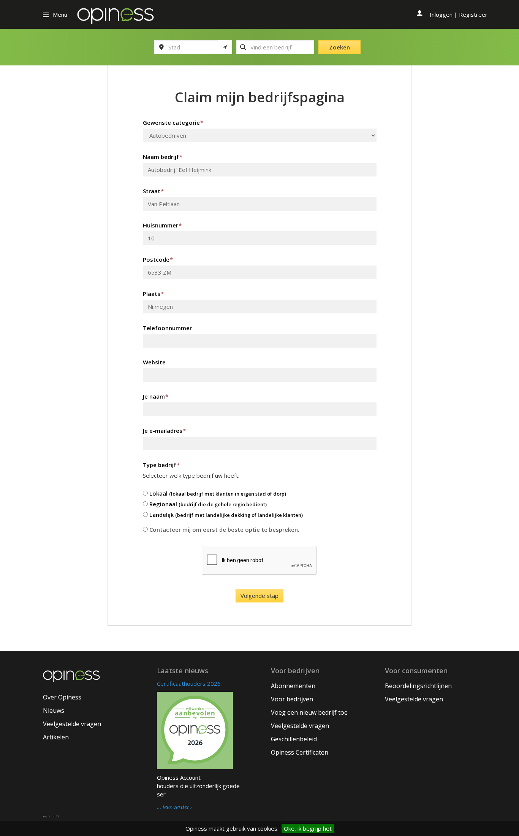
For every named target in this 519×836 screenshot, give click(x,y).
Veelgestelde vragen (72, 724)
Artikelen (56, 737)
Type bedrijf (161, 465)
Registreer (473, 14)
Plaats (153, 293)
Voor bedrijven (292, 699)
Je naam (155, 396)
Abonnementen (293, 686)
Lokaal (217, 493)
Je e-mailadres (164, 430)
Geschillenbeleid (294, 739)
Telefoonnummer (167, 328)
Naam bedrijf (162, 157)
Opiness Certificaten (299, 752)
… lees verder (173, 807)
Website (154, 362)
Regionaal (207, 504)
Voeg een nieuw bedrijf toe (309, 712)
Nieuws (53, 710)
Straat (153, 191)
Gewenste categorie (173, 122)
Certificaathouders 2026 (189, 683)
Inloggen (441, 14)
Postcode (158, 259)
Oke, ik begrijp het (308, 828)
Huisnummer (162, 225)
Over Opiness (62, 697)
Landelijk (225, 514)
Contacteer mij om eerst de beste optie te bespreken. (223, 529)
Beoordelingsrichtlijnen (418, 686)
